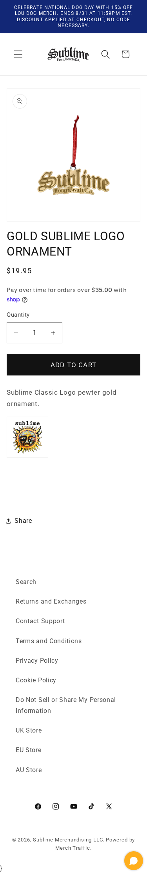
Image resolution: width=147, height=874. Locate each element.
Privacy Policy (37, 660)
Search (26, 582)
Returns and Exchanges (51, 601)
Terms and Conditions (49, 641)
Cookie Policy (36, 680)
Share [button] (23, 520)
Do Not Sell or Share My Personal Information (66, 705)
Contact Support (40, 621)
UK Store (29, 730)
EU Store (29, 750)
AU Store (29, 770)
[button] (18, 54)
